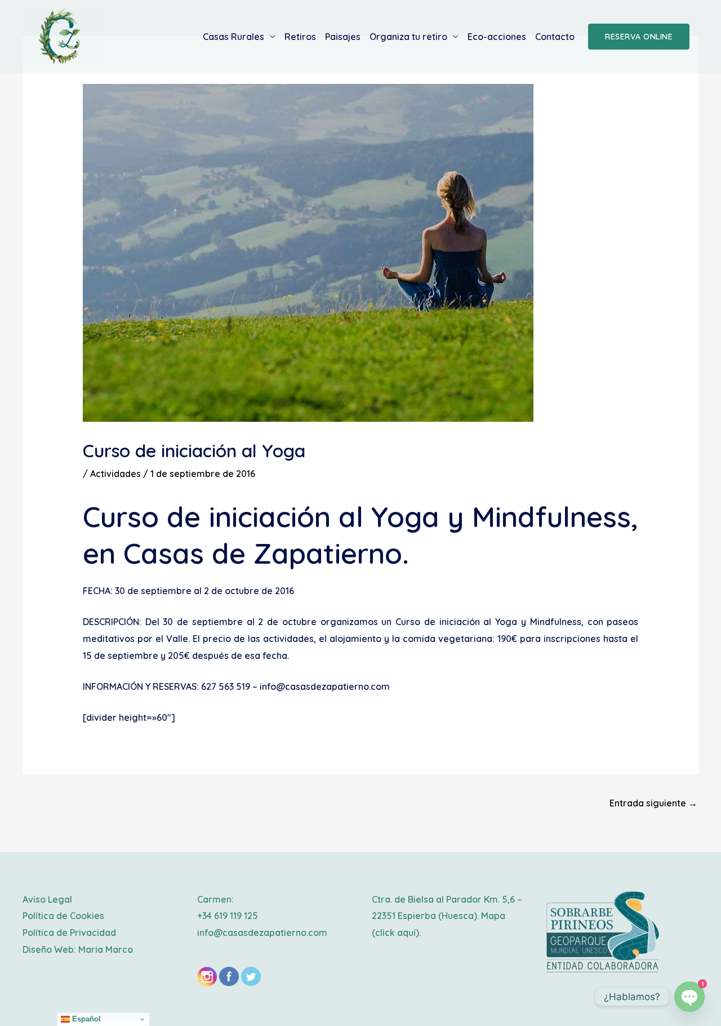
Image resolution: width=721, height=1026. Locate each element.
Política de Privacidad (69, 932)
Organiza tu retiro (408, 36)
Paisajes (342, 36)
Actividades (115, 473)
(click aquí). (396, 932)
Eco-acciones (497, 36)
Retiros (300, 36)
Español (85, 1019)
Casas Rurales (233, 36)
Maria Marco (105, 949)
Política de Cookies (63, 915)
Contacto (555, 36)
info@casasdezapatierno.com (262, 932)
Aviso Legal (47, 899)
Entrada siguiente (653, 803)
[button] (638, 37)
